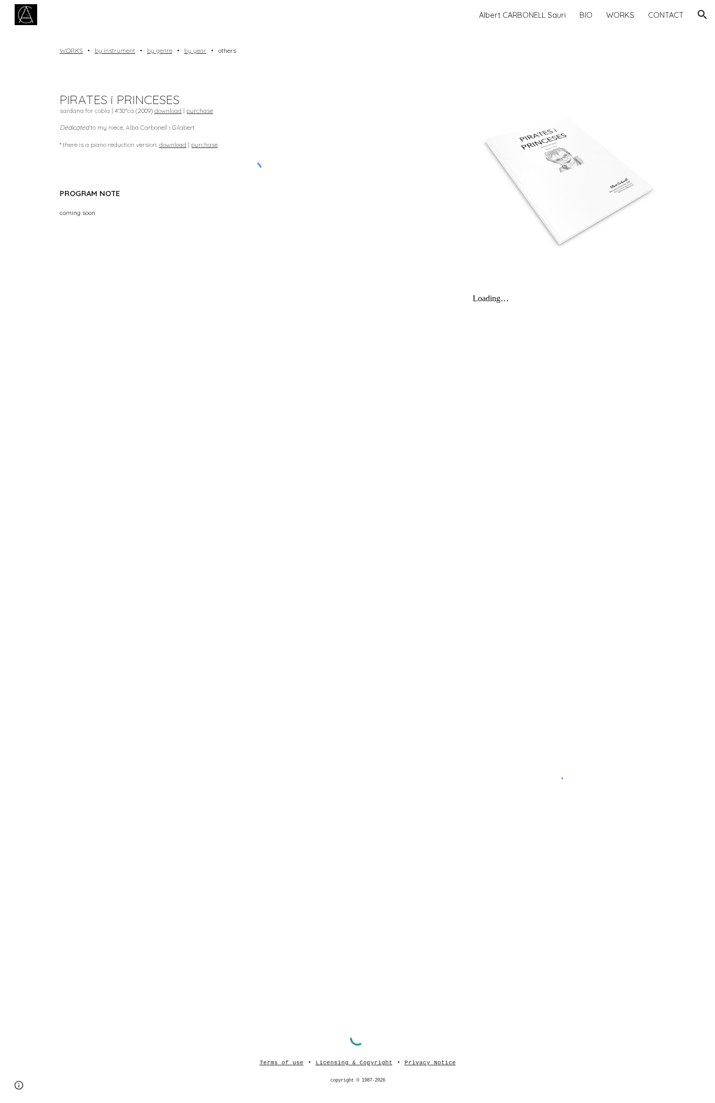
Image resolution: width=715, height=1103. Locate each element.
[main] (357, 51)
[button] (702, 14)
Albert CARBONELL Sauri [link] (522, 15)
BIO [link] (586, 15)
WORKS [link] (620, 15)
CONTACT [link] (666, 15)
